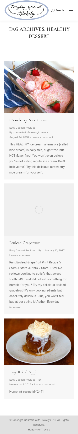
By (27, 132)
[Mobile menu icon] (71, 10)
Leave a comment (42, 137)
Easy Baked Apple (23, 372)
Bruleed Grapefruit (24, 242)
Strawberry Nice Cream (28, 120)
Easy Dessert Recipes (22, 127)
